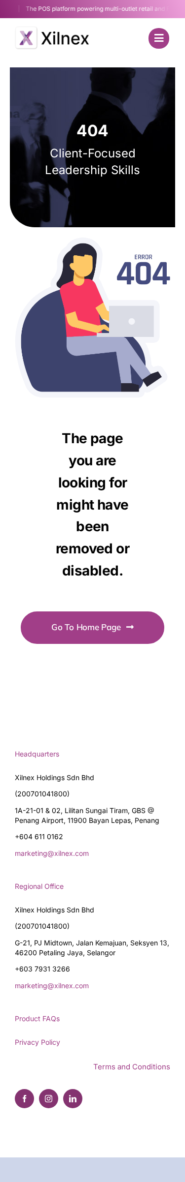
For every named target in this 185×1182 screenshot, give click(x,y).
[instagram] (48, 1098)
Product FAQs (37, 1018)
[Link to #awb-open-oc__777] (158, 38)
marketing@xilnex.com (52, 853)
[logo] (49, 25)
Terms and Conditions (131, 1066)
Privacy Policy (37, 1042)
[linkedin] (72, 1098)
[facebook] (24, 1098)
